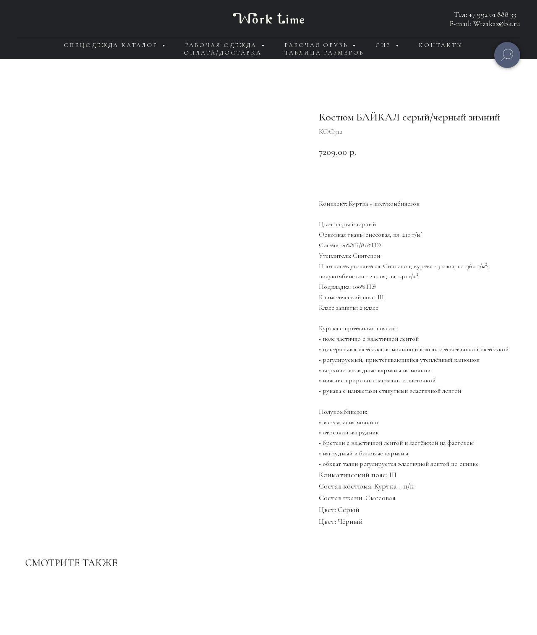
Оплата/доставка (223, 52)
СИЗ (384, 45)
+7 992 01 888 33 (492, 14)
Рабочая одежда (222, 45)
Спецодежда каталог (112, 45)
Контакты (441, 45)
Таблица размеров (324, 52)
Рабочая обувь (317, 45)
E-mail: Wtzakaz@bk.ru (485, 23)
